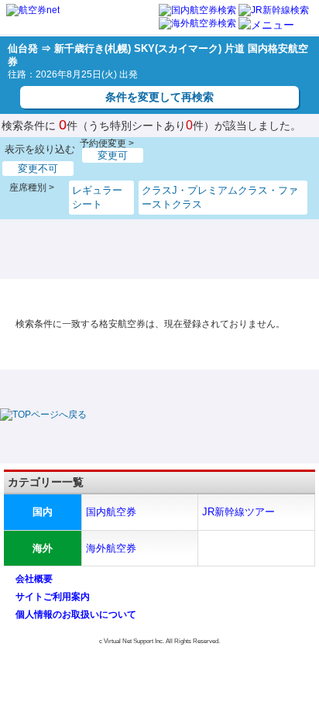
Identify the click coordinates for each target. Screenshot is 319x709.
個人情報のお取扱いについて (75, 614)
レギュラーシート (97, 197)
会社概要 (34, 578)
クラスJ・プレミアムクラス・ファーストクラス (220, 197)
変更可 (113, 155)
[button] (266, 25)
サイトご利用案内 (52, 596)
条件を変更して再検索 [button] (159, 97)
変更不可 (38, 168)
